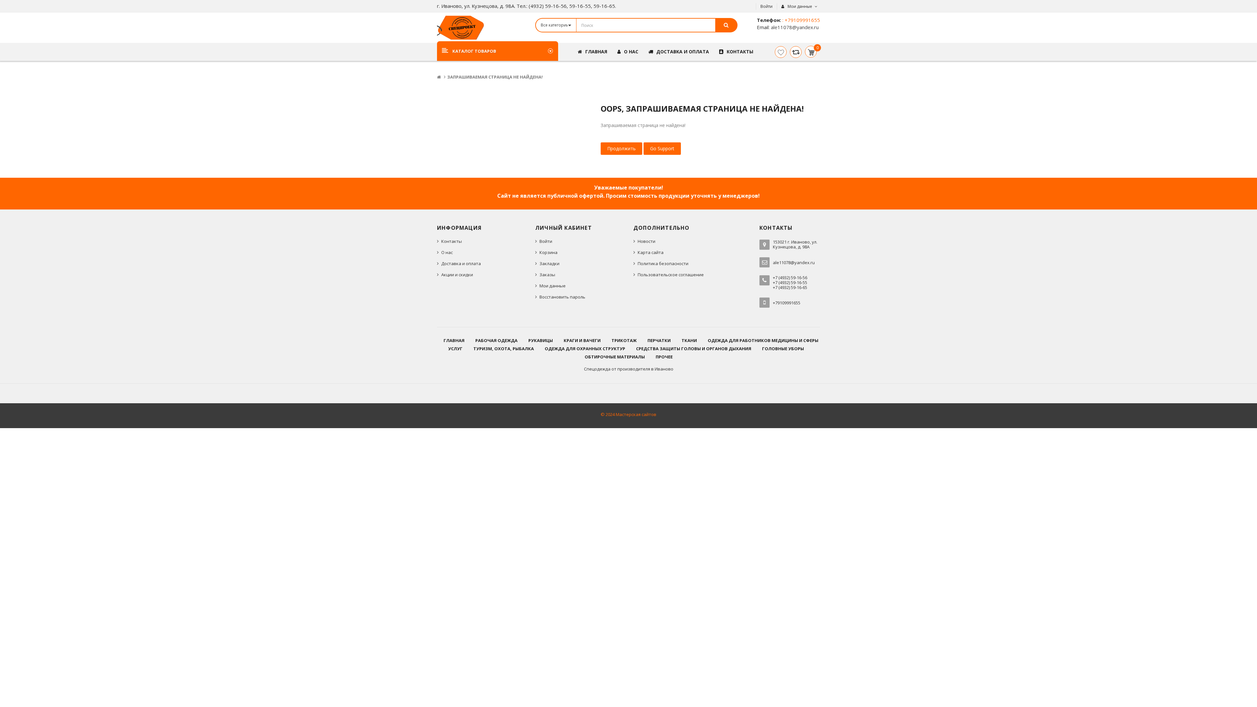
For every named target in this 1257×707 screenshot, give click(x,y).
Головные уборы (783, 349)
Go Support (662, 148)
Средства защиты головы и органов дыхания (693, 349)
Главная (454, 340)
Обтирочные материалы (615, 357)
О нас (447, 252)
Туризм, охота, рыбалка (503, 349)
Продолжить (621, 148)
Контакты (451, 241)
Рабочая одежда (496, 340)
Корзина (548, 252)
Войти (766, 6)
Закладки (549, 263)
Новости (646, 241)
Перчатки (659, 340)
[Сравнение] (796, 52)
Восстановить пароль (562, 297)
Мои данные (552, 286)
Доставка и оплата (461, 263)
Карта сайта (651, 252)
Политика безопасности (663, 263)
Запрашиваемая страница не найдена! (495, 77)
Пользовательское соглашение (671, 275)
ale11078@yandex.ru (794, 27)
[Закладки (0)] (781, 52)
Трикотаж (624, 340)
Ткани (689, 340)
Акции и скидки (457, 275)
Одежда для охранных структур (585, 349)
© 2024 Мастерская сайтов (628, 414)
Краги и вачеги (582, 340)
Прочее (664, 357)
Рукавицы (540, 340)
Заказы (547, 275)
